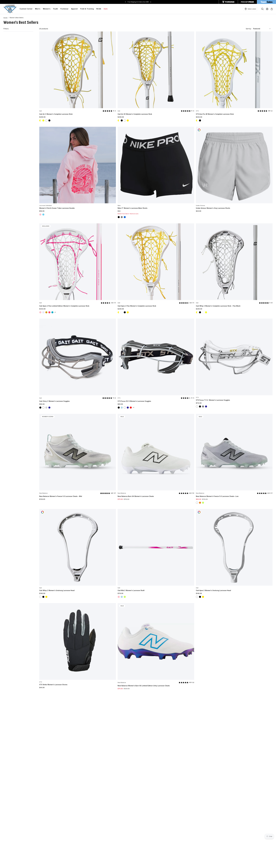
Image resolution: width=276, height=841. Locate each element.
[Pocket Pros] (247, 2)
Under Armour (200, 205)
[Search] (262, 9)
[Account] (267, 9)
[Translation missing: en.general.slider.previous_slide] (125, 2)
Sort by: (249, 29)
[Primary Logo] (10, 9)
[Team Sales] (266, 2)
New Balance (43, 493)
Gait (40, 111)
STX (197, 111)
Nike (119, 205)
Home (5, 17)
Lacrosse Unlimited (45, 205)
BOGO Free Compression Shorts (138, 2)
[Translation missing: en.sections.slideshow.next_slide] (150, 2)
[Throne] (228, 2)
